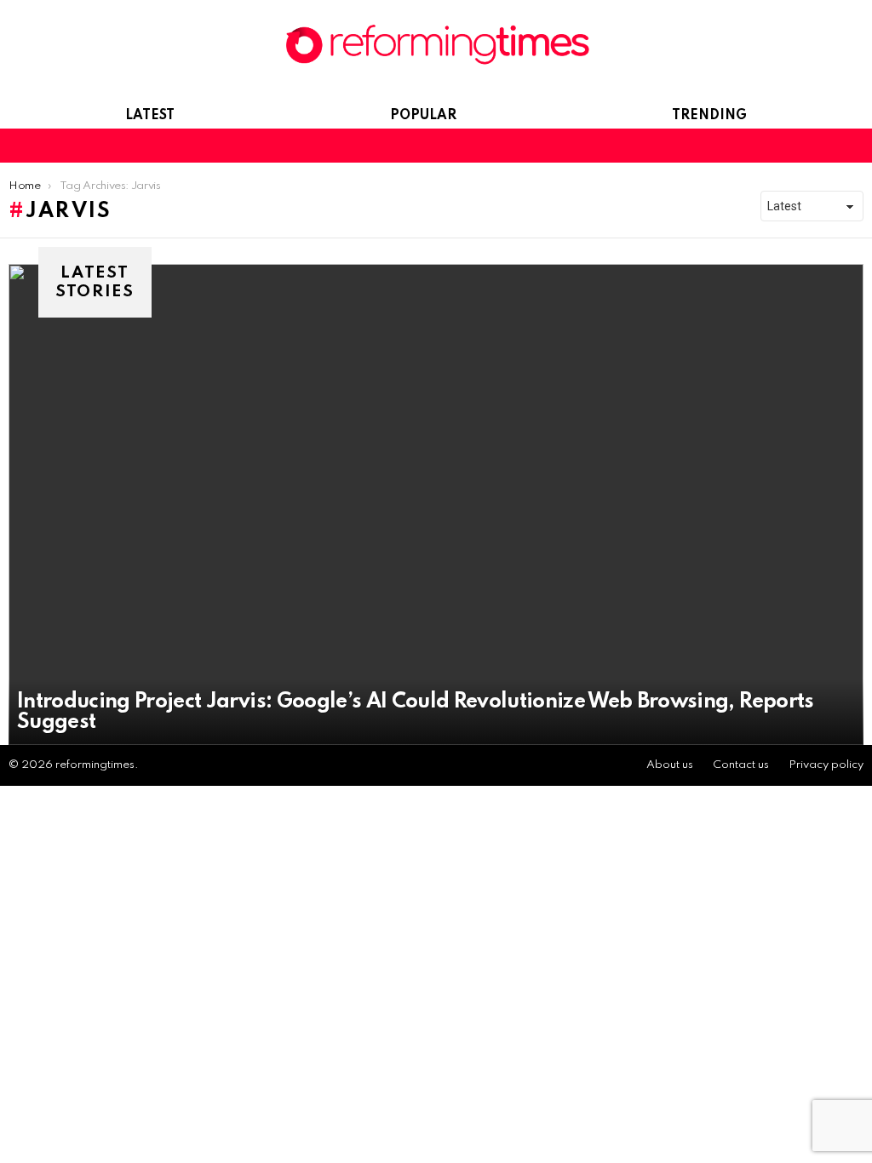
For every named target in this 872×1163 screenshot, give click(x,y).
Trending (709, 116)
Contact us (741, 765)
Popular (423, 116)
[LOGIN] (853, 146)
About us (669, 765)
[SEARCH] (824, 146)
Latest (150, 116)
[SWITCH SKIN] (795, 146)
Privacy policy (826, 765)
